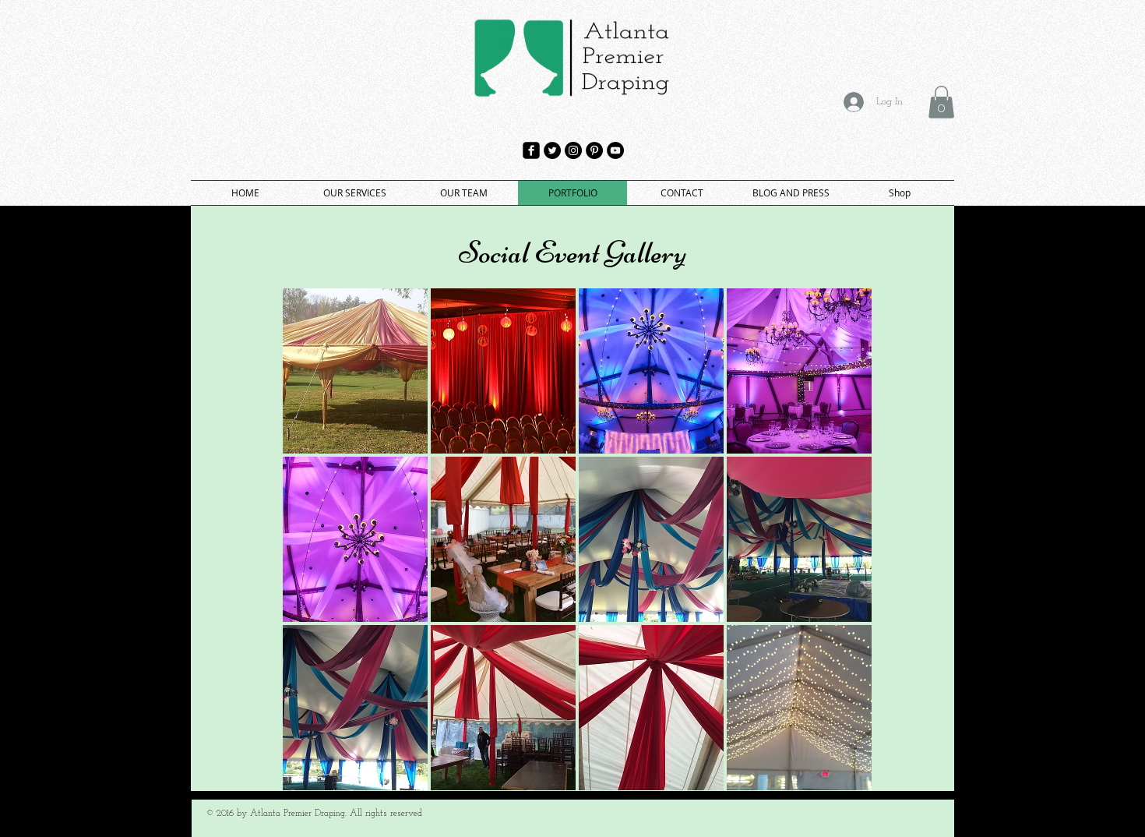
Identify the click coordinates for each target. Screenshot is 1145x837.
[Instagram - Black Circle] (573, 150)
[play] (838, 777)
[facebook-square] (531, 150)
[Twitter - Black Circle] (552, 150)
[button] (941, 102)
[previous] (311, 547)
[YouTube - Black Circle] (615, 150)
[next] (843, 547)
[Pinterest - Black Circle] (594, 150)
